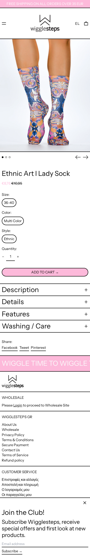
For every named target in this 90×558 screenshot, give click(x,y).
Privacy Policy (13, 435)
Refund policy (13, 460)
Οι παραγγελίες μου (17, 494)
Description (20, 290)
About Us (9, 424)
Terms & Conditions (18, 440)
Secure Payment (15, 445)
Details (13, 302)
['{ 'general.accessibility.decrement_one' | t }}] (3, 257)
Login (17, 405)
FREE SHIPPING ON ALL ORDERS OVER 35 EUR (45, 4)
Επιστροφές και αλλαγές (20, 479)
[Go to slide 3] (9, 157)
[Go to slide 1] (2, 157)
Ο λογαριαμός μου (15, 489)
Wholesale (10, 429)
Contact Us (11, 450)
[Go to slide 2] (6, 157)
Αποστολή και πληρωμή (20, 484)
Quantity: (9, 249)
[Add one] (18, 257)
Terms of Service (15, 455)
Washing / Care (26, 326)
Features (15, 314)
